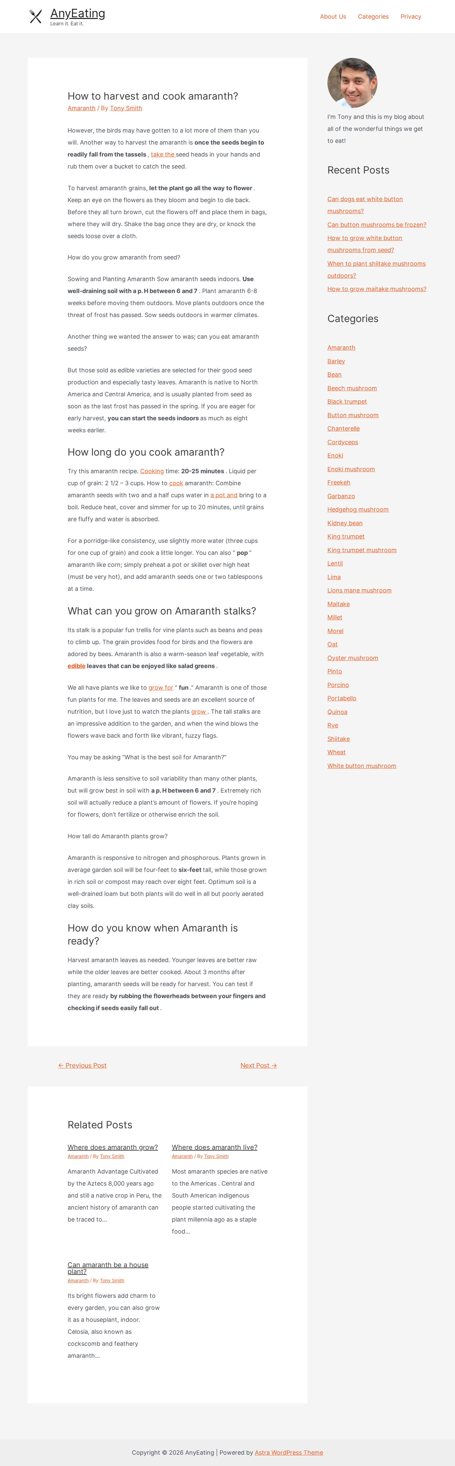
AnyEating (77, 13)
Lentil (335, 563)
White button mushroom (361, 765)
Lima (334, 576)
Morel (335, 630)
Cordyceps (342, 442)
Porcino (338, 684)
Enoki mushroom (351, 469)
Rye (332, 725)
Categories (373, 16)
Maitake (338, 603)
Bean (334, 374)
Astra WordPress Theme (289, 1452)
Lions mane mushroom (359, 590)
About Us (333, 16)
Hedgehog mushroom (358, 509)
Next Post (258, 1065)
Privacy (411, 16)
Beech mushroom (352, 388)
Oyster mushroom (352, 657)
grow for (161, 687)
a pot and (224, 495)
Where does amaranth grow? (113, 1147)
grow (199, 711)
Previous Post (82, 1065)
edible (77, 665)
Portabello (341, 698)
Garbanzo (341, 496)
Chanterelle (343, 428)
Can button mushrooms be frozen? (376, 224)
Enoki (335, 455)
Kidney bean (345, 523)
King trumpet (346, 536)
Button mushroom (353, 415)
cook (176, 483)
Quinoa (337, 711)
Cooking (152, 471)
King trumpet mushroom (362, 550)
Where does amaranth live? (214, 1147)
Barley (336, 361)
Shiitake (338, 738)
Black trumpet (347, 401)
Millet (334, 617)
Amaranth (82, 108)
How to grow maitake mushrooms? (376, 288)
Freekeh (338, 482)
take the (163, 154)
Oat (332, 644)
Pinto (334, 671)
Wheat (336, 752)
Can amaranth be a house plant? (108, 1268)
